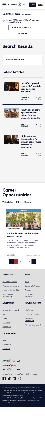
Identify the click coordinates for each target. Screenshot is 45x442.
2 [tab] (20, 261)
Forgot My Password (33, 314)
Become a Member (9, 282)
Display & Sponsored (10, 310)
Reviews (28, 290)
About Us (6, 349)
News (27, 282)
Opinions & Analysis (32, 286)
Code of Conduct (31, 374)
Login (40, 5)
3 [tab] (24, 261)
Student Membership (10, 290)
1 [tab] (15, 261)
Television (7, 202)
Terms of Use (19, 374)
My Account (29, 310)
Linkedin (14, 378)
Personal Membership (10, 286)
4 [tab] (29, 261)
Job (3, 314)
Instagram (19, 378)
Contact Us (6, 344)
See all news (26, 14)
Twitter (9, 378)
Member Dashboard (33, 325)
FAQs (4, 340)
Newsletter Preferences (29, 319)
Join (32, 5)
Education (6, 322)
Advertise (22, 34)
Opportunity (7, 327)
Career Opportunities (16, 192)
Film (18, 202)
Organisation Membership (7, 295)
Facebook (4, 378)
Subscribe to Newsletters (29, 295)
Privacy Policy (7, 374)
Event (4, 318)
